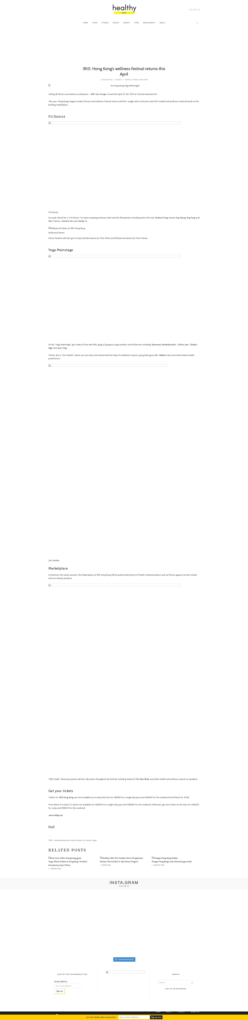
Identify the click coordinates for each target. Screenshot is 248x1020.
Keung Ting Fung (188, 217)
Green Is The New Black (138, 779)
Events (126, 23)
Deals (162, 23)
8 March (118, 80)
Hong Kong (143, 80)
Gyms (136, 23)
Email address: (60, 981)
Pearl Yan (106, 865)
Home (85, 23)
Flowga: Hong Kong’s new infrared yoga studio (172, 861)
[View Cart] (197, 22)
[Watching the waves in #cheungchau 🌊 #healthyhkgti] (174, 914)
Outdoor (89, 840)
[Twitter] (193, 9)
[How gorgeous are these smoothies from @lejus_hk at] (124, 899)
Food (94, 23)
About (169, 1012)
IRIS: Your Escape (99, 94)
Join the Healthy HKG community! (101, 1017)
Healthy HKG (107, 80)
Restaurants (149, 23)
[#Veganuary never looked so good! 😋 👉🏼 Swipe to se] (74, 914)
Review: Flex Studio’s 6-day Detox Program (119, 861)
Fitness (105, 23)
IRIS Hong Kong (66, 797)
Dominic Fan (68, 221)
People (116, 23)
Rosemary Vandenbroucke (164, 344)
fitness (79, 840)
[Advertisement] (124, 47)
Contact (181, 1012)
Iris (84, 840)
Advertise (195, 1012)
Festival (73, 840)
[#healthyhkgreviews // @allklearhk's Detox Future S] (223, 923)
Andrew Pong (161, 217)
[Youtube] (196, 9)
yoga (94, 840)
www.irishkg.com (56, 815)
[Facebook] (189, 9)
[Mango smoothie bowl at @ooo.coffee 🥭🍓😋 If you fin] (24, 908)
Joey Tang (62, 348)
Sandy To (82, 221)
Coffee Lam (182, 344)
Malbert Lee (165, 355)
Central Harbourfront (61, 840)
